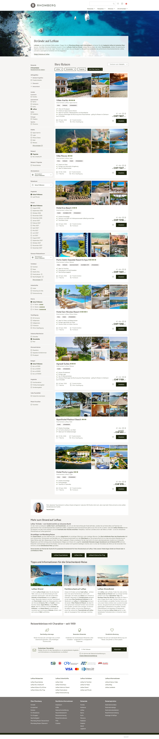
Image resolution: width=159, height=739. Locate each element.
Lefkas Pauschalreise (37, 682)
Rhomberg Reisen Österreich (39, 723)
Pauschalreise (37, 165)
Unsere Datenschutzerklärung (88, 655)
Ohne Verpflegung (38, 328)
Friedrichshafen (37, 80)
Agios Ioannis (36, 132)
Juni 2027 (36, 233)
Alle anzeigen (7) (38, 145)
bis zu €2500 (36, 369)
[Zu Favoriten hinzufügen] (113, 121)
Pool (34, 341)
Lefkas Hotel (59, 682)
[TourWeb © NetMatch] (126, 736)
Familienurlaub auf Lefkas (75, 589)
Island (82, 726)
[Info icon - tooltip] (41, 274)
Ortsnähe (35, 336)
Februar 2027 (36, 223)
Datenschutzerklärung (61, 710)
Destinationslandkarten (112, 710)
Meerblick (36, 350)
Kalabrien (35, 114)
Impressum (58, 705)
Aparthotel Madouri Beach (68, 419)
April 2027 (36, 228)
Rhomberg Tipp (67, 213)
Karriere (33, 710)
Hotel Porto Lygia (64, 472)
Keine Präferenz (37, 194)
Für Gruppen (34, 715)
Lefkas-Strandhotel (106, 589)
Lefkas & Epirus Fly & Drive (38, 687)
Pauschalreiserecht (61, 713)
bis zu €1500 (36, 366)
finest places (36, 274)
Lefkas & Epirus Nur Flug (38, 690)
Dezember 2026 (37, 218)
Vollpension (36, 320)
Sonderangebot (37, 387)
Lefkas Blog (108, 684)
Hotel (34, 288)
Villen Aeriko (62, 100)
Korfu (34, 106)
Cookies (57, 723)
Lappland (83, 728)
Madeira (35, 119)
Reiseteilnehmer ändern (38, 69)
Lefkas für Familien (86, 682)
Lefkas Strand (84, 687)
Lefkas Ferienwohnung (62, 692)
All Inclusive (36, 318)
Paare (34, 269)
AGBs (57, 707)
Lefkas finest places (61, 690)
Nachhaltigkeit (74, 265)
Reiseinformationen (61, 718)
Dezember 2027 (37, 248)
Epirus (34, 101)
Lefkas (35, 109)
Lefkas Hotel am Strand (62, 687)
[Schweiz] (126, 3)
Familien (35, 267)
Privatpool (36, 355)
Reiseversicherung (60, 715)
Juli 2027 (35, 235)
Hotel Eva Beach (64, 208)
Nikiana (35, 142)
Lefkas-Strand (37, 589)
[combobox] (102, 4)
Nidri (34, 140)
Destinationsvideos (110, 705)
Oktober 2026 (37, 213)
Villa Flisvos (61, 156)
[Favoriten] (118, 3)
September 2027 (38, 240)
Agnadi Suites (62, 363)
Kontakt (33, 705)
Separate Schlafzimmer (40, 352)
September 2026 (38, 210)
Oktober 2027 (37, 243)
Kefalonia (35, 104)
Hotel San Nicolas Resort (68, 312)
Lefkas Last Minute (85, 690)
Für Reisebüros (35, 713)
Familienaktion (37, 382)
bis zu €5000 (36, 371)
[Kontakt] (122, 3)
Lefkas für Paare (85, 684)
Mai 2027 (35, 230)
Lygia (34, 135)
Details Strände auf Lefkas (41, 54)
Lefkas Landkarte (110, 687)
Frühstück (36, 325)
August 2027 (36, 238)
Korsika (35, 97)
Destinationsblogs (110, 707)
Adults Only (36, 272)
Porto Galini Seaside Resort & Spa (72, 260)
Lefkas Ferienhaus (60, 684)
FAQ (56, 720)
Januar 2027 (36, 220)
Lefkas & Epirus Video (111, 682)
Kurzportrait (34, 707)
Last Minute (36, 197)
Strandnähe (36, 339)
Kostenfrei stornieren (39, 396)
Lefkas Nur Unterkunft (37, 684)
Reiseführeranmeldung (112, 713)
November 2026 (37, 215)
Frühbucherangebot (38, 385)
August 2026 (36, 208)
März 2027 (36, 225)
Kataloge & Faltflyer (111, 715)
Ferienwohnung (37, 293)
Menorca (35, 124)
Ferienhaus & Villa (38, 291)
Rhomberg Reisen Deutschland (40, 720)
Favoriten (35, 404)
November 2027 (37, 245)
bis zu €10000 (37, 374)
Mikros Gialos (36, 137)
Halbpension (36, 323)
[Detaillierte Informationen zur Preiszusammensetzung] (125, 113)
